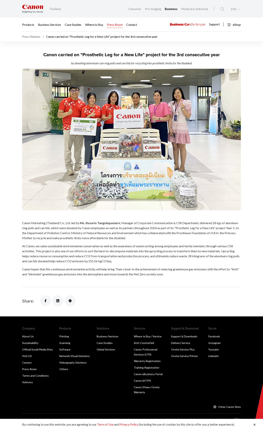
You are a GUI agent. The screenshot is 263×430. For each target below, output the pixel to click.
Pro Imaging (153, 9)
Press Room (115, 24)
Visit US (27, 356)
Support (214, 24)
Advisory (27, 382)
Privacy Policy (128, 424)
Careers (27, 362)
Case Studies (73, 24)
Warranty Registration (147, 361)
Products (28, 24)
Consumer (135, 9)
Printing (64, 336)
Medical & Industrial (194, 9)
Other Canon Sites (229, 406)
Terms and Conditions (35, 375)
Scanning (64, 343)
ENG (234, 9)
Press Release (31, 36)
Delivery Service (180, 343)
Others (63, 369)
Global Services (106, 349)
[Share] (45, 300)
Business (171, 9)
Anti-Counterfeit (144, 343)
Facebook (214, 336)
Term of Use (105, 424)
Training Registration (146, 367)
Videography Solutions (73, 362)
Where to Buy (94, 24)
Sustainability (30, 343)
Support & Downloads (184, 336)
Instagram (214, 343)
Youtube (213, 349)
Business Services (49, 24)
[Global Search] (222, 9)
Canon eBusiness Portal (148, 374)
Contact (131, 24)
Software (64, 349)
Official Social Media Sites (37, 349)
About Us (28, 336)
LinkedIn (213, 356)
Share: (28, 300)
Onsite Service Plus (183, 349)
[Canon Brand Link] (32, 9)
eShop (236, 24)
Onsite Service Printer (184, 356)
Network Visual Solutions (74, 356)
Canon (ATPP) (142, 380)
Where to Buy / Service (148, 336)
